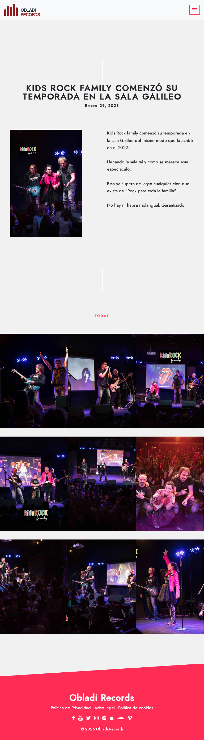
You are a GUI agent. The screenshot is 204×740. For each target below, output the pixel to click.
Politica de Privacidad (71, 708)
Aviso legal (104, 708)
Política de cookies (135, 708)
